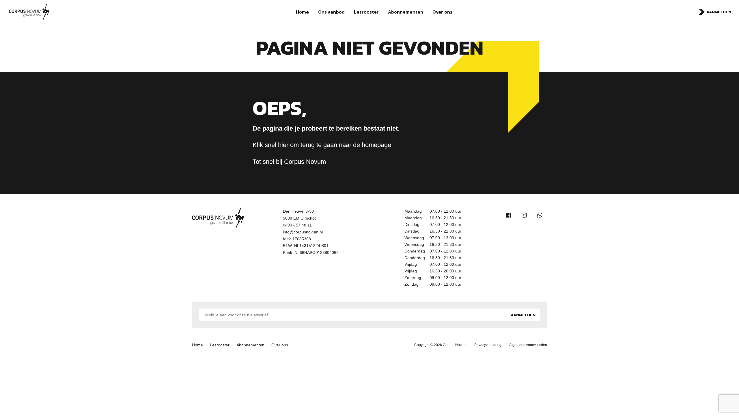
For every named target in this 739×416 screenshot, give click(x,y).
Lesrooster (366, 11)
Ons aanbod (331, 11)
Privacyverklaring (487, 345)
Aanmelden (718, 12)
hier (283, 144)
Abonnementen (405, 11)
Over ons (442, 11)
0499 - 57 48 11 (297, 225)
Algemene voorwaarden (528, 345)
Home (302, 11)
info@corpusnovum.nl (303, 232)
